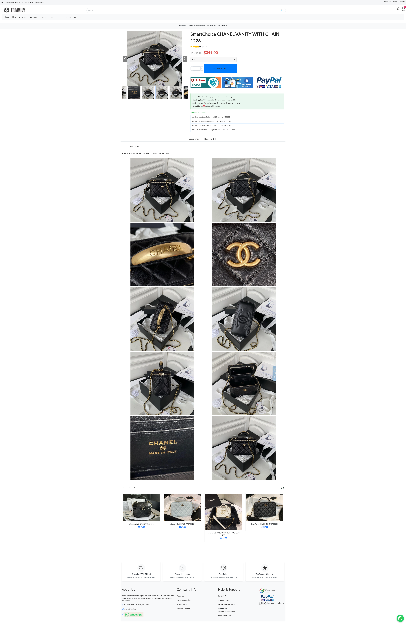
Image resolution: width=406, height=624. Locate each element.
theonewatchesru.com (226, 611)
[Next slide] (283, 488)
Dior (51, 17)
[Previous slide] (281, 488)
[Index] (398, 9)
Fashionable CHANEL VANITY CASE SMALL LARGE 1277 (223, 534)
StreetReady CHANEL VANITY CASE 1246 (264, 524)
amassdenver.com (224, 615)
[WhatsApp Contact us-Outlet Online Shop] (400, 618)
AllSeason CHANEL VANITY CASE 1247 (182, 524)
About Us (180, 596)
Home (7, 17)
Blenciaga (33, 17)
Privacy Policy (182, 604)
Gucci (59, 17)
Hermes (68, 17)
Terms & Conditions (184, 600)
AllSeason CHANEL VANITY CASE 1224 (141, 524)
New (14, 17)
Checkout (395, 1)
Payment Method (183, 609)
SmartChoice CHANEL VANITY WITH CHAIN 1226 (145, 154)
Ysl (80, 17)
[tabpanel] (141, 513)
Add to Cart (221, 68)
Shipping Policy (223, 600)
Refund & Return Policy (226, 604)
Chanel (43, 17)
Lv (75, 17)
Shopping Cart (387, 1)
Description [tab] (194, 139)
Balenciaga (23, 17)
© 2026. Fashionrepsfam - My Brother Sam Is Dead (271, 604)
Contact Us (402, 1)
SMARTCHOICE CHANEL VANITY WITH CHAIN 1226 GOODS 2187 (206, 25)
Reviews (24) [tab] (210, 139)
